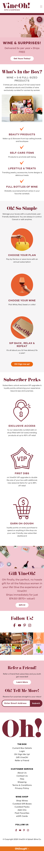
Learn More (22, 682)
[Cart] (39, 19)
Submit (36, 703)
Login (22, 751)
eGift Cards (22, 816)
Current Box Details (22, 748)
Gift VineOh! (22, 757)
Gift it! (22, 605)
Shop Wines (22, 800)
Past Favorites (22, 813)
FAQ (22, 779)
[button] (22, 848)
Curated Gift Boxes (22, 803)
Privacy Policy (22, 788)
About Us (22, 772)
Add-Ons (22, 810)
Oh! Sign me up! (22, 364)
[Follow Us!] (5, 638)
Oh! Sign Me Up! (22, 754)
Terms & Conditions (22, 785)
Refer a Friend (22, 760)
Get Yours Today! (22, 58)
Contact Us (22, 775)
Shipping (22, 782)
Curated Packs (22, 806)
